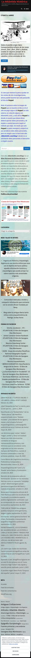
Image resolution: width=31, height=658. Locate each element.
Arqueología (14, 607)
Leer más (5, 60)
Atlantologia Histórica (8, 613)
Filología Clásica (25, 624)
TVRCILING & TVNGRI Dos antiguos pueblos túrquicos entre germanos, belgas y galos (14, 510)
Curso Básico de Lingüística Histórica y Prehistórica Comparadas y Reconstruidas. (15, 462)
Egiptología (23, 621)
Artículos (5, 610)
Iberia (24, 632)
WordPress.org (6, 594)
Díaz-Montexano (5, 621)
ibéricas (7, 634)
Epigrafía (5, 623)
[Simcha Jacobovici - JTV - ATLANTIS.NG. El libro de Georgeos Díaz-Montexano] (15, 330)
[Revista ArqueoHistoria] (15, 361)
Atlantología (21, 613)
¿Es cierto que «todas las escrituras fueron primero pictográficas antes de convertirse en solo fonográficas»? (15, 551)
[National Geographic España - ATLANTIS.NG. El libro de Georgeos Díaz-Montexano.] (15, 356)
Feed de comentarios (8, 591)
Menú (27, 9)
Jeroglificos (19, 634)
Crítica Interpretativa (8, 618)
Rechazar (15, 651)
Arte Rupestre (23, 607)
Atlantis (21, 610)
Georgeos (3, 629)
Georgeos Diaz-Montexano (11, 631)
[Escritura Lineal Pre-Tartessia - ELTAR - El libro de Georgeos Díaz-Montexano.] (15, 385)
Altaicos (8, 601)
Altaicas (3, 601)
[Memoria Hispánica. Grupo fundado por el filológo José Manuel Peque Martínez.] (15, 288)
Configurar (15, 654)
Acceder (4, 584)
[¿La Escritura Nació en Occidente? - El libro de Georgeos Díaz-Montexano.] (15, 373)
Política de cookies (13, 644)
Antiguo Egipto (5, 607)
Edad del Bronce (13, 620)
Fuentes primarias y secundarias (13, 626)
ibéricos (13, 634)
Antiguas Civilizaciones (11, 604)
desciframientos (19, 618)
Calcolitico (3, 615)
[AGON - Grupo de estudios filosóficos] (15, 351)
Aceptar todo (15, 647)
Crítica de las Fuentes (18, 616)
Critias (8, 616)
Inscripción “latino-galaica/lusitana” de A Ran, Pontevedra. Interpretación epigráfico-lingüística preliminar (15, 519)
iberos (2, 634)
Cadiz (27, 613)
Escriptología (15, 623)
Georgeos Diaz (10, 629)
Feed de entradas (7, 587)
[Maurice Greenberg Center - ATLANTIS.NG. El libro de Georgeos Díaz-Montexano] (15, 346)
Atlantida (13, 610)
